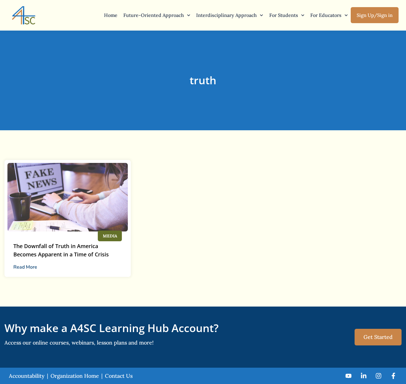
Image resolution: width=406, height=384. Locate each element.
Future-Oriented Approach (153, 15)
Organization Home (75, 375)
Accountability (27, 375)
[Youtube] (348, 376)
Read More (25, 267)
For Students (283, 15)
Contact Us (119, 375)
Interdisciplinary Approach (226, 15)
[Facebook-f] (393, 376)
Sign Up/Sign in (375, 15)
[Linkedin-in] (363, 376)
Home (110, 15)
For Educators (326, 15)
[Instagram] (378, 376)
